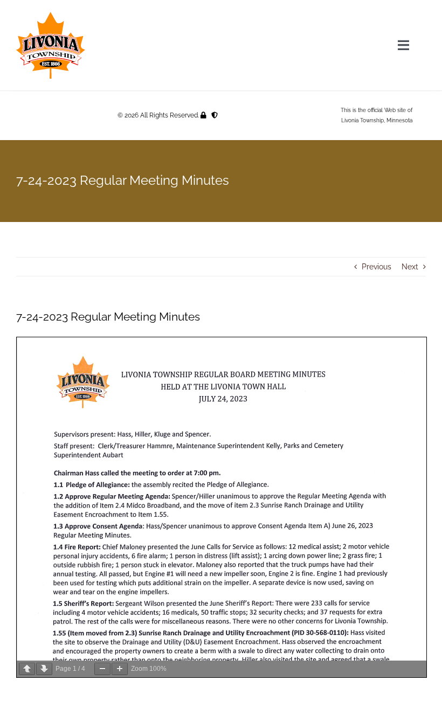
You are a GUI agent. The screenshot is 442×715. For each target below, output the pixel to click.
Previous (376, 266)
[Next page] (44, 669)
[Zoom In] (120, 669)
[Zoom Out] (102, 669)
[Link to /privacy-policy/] (214, 115)
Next (410, 266)
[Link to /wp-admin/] (203, 115)
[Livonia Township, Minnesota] (50, 14)
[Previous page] (27, 669)
